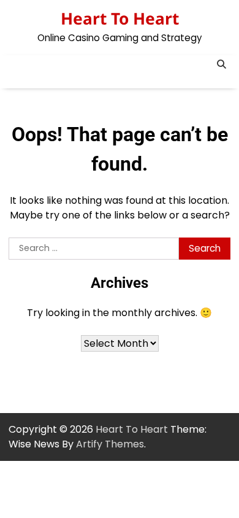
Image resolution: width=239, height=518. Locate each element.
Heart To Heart (120, 18)
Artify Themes (110, 444)
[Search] (221, 64)
